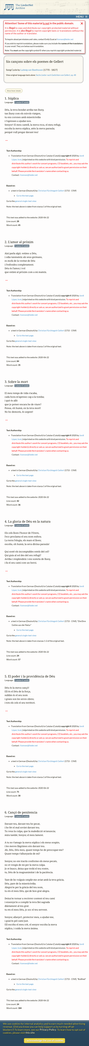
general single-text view (25, 201)
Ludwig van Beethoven (31, 69)
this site (30, 1032)
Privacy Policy (48, 1029)
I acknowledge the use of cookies (44, 1040)
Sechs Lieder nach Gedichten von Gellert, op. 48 (56, 75)
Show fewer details (14, 91)
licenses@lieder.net (65, 39)
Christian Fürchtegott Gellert (51, 190)
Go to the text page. (25, 195)
